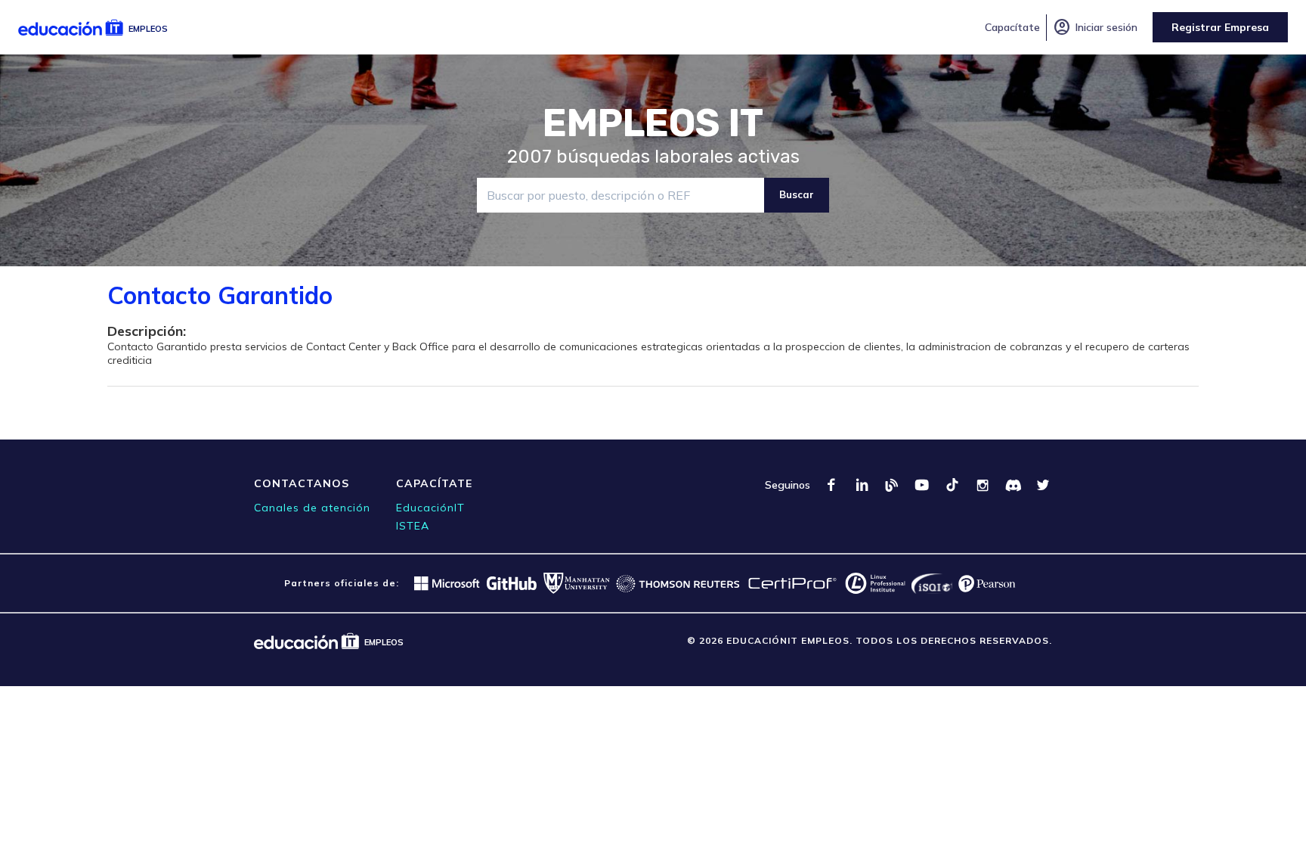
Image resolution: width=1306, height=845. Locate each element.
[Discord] (1013, 485)
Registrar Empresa (1220, 27)
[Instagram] (982, 485)
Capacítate (1012, 27)
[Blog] (892, 485)
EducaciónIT (430, 507)
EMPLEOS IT (653, 123)
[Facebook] (831, 485)
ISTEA (412, 526)
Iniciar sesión (1095, 27)
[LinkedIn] (862, 485)
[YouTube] (922, 485)
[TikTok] (952, 485)
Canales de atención (312, 507)
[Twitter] (1043, 485)
